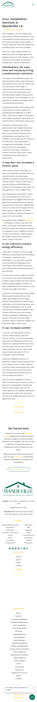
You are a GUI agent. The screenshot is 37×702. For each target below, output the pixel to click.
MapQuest (28, 530)
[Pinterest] (18, 548)
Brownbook (28, 543)
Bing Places (10, 527)
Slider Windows (19, 658)
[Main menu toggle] (33, 4)
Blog (18, 562)
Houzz (10, 535)
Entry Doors (19, 667)
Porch (10, 538)
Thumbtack (10, 540)
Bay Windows (19, 637)
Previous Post (18, 407)
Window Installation (19, 619)
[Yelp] (21, 548)
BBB (28, 527)
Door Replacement (19, 628)
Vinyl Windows (19, 661)
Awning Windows (19, 634)
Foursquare (28, 525)
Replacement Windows (19, 655)
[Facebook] (10, 548)
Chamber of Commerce (10, 532)
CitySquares (28, 538)
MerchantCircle (28, 535)
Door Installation (19, 625)
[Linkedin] (16, 548)
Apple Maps (10, 530)
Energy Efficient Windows (20, 649)
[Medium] (24, 548)
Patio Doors (19, 670)
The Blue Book (10, 543)
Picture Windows (19, 652)
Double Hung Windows (19, 646)
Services (18, 616)
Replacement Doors (19, 673)
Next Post (18, 412)
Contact (18, 565)
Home (18, 557)
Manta (28, 532)
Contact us (19, 457)
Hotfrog (28, 540)
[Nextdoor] (27, 548)
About (18, 560)
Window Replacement (19, 622)
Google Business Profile (10, 525)
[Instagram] (13, 548)
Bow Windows (19, 640)
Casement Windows (19, 643)
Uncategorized (8, 30)
